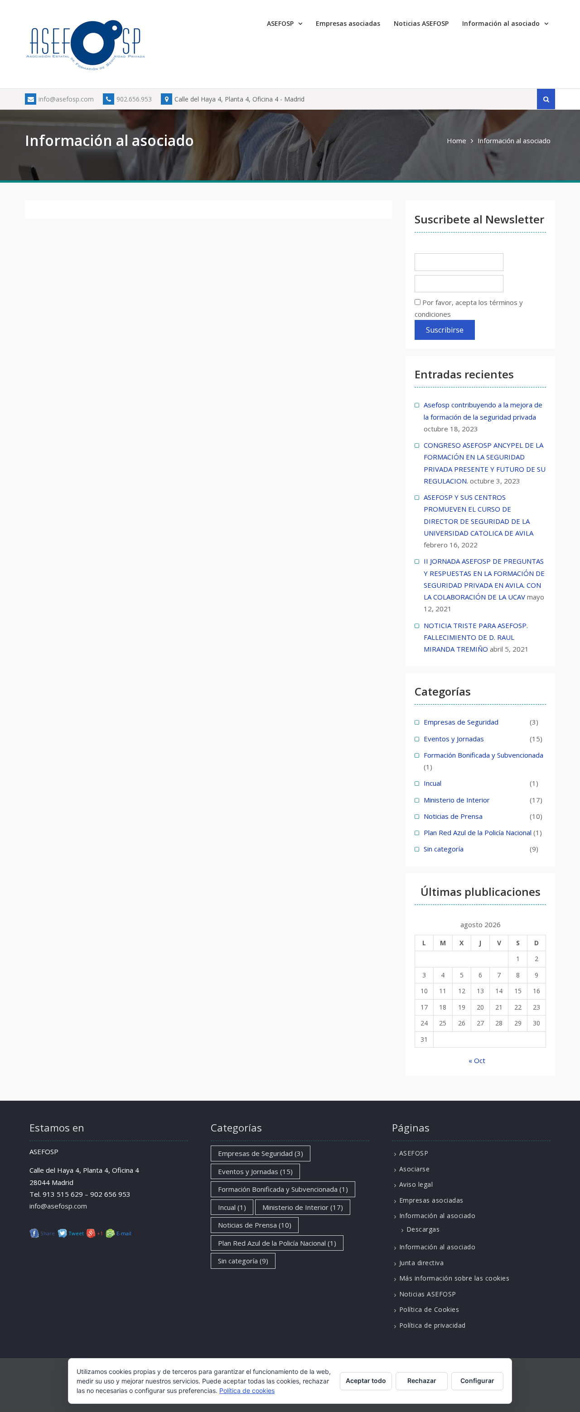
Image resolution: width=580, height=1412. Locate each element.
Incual (432, 783)
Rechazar (421, 1380)
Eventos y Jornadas (454, 738)
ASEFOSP (280, 23)
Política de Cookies (429, 1309)
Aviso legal (416, 1184)
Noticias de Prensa (453, 816)
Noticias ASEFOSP (421, 23)
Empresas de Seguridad (461, 721)
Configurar (477, 1380)
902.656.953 (134, 99)
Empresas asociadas (348, 23)
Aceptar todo (366, 1380)
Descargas (423, 1229)
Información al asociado (501, 23)
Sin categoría (444, 848)
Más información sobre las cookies (454, 1278)
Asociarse (414, 1169)
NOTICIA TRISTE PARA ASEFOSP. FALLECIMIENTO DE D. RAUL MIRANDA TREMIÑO (476, 637)
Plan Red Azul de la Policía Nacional (478, 832)
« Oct (477, 1060)
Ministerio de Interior (457, 799)
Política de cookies (247, 1390)
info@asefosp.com (66, 99)
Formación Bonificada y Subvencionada (483, 754)
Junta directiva (421, 1262)
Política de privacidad (432, 1325)
